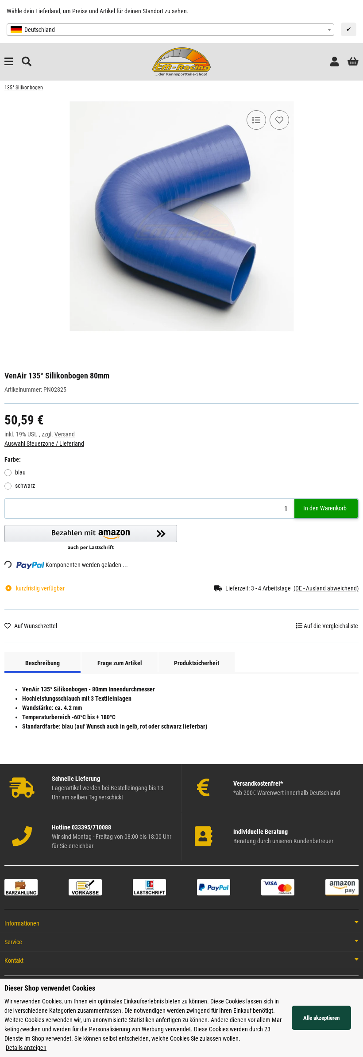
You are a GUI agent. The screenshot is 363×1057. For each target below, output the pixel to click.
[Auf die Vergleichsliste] (256, 120)
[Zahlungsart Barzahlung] (21, 886)
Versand (64, 434)
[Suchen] (26, 61)
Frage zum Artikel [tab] (119, 663)
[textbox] (170, 29)
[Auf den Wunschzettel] (279, 120)
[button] (334, 61)
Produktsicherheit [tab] (196, 663)
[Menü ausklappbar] (8, 61)
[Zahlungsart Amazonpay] (342, 886)
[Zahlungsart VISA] (277, 886)
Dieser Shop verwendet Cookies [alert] (49, 988)
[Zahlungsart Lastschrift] (149, 886)
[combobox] (170, 29)
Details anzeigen (26, 1047)
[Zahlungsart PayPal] (213, 886)
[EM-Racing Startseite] (181, 61)
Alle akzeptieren (321, 1018)
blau (20, 472)
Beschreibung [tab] (42, 663)
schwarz (25, 485)
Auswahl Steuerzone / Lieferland (44, 443)
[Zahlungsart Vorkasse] (85, 886)
